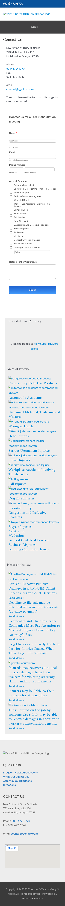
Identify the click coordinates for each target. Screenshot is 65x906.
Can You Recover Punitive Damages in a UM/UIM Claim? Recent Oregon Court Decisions (33, 588)
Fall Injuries (17, 484)
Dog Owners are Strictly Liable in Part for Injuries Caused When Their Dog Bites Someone (34, 649)
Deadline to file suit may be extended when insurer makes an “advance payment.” (33, 607)
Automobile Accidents (25, 397)
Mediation (16, 536)
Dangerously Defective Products (33, 383)
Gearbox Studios (32, 898)
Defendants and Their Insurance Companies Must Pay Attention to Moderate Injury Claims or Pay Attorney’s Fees (34, 628)
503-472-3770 (15, 68)
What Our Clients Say (16, 777)
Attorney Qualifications (17, 781)
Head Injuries (19, 436)
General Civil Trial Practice (29, 540)
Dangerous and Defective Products (27, 515)
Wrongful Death (21, 426)
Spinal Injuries (19, 460)
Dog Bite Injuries (22, 498)
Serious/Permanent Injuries (29, 450)
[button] (60, 4)
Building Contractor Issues (29, 549)
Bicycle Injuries (20, 527)
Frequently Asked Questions (20, 772)
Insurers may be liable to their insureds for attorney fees (31, 693)
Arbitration (17, 531)
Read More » (16, 598)
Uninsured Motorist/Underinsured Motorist (34, 414)
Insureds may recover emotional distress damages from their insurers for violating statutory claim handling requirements (33, 675)
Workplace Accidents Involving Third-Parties (32, 472)
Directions (9, 785)
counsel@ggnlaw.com (20, 89)
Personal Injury (20, 508)
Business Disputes (22, 545)
